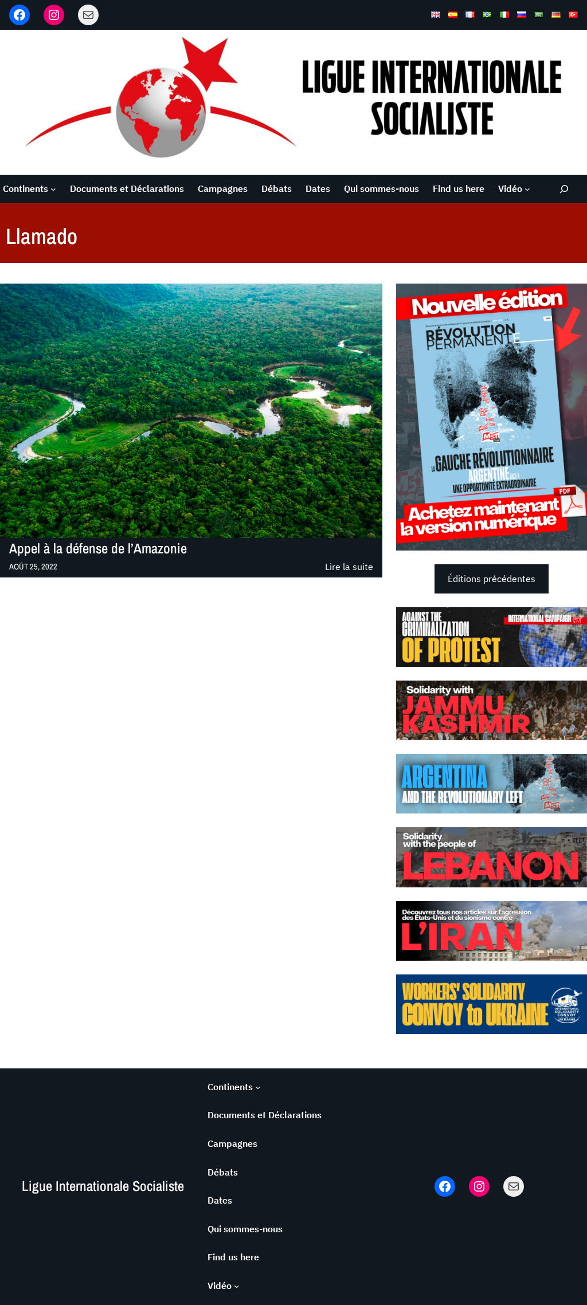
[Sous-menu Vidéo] (527, 189)
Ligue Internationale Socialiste (103, 1186)
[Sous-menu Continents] (53, 189)
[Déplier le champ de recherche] (563, 189)
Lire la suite (349, 567)
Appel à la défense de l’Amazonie (98, 549)
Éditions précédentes (491, 578)
